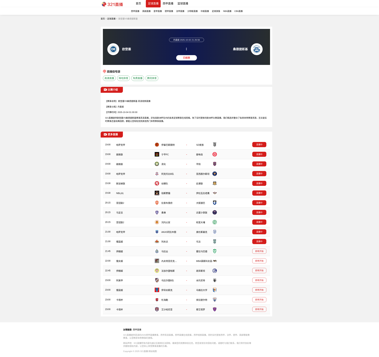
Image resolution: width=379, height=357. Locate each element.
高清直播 (109, 78)
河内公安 (165, 222)
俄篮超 (119, 241)
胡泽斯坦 (200, 271)
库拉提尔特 (201, 300)
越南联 (119, 154)
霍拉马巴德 (201, 251)
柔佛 (163, 212)
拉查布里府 (166, 203)
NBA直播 (227, 11)
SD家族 (200, 145)
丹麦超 (121, 107)
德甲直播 (169, 11)
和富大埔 (200, 222)
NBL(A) (119, 193)
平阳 (198, 164)
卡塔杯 (119, 300)
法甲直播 (180, 11)
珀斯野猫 (165, 193)
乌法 (198, 241)
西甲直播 (168, 3)
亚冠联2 (120, 203)
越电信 (199, 154)
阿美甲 (119, 280)
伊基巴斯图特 (168, 145)
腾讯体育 (152, 78)
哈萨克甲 (120, 145)
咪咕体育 (123, 78)
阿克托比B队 (167, 174)
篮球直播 (183, 3)
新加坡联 (120, 183)
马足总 (119, 212)
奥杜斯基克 (201, 232)
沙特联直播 (192, 11)
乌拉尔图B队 (167, 280)
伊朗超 (119, 251)
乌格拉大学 (201, 290)
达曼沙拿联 (201, 212)
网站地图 (152, 351)
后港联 (199, 183)
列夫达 (164, 241)
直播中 (259, 144)
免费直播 (137, 78)
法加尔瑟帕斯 (168, 271)
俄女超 (119, 261)
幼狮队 (164, 183)
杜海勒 (164, 300)
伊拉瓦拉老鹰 (202, 193)
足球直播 (153, 3)
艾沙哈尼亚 (166, 309)
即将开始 (259, 251)
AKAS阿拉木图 (168, 232)
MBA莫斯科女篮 (204, 261)
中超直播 (205, 11)
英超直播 (146, 11)
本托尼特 (200, 280)
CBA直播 (238, 11)
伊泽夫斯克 (166, 290)
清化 (163, 164)
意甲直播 (158, 11)
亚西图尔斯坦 (202, 174)
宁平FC (165, 154)
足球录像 (216, 11)
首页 (138, 3)
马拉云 (164, 251)
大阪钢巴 (200, 203)
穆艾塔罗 (200, 309)
